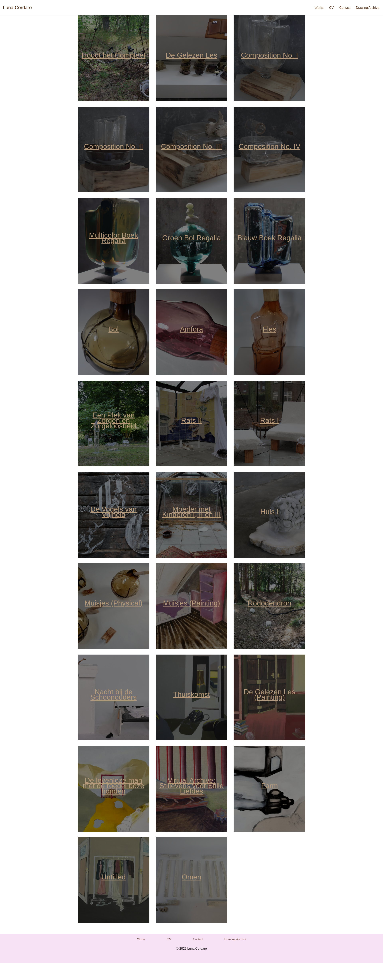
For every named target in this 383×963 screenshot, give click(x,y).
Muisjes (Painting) (191, 603)
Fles (269, 329)
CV (331, 7)
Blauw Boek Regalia (269, 238)
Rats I (269, 420)
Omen (191, 877)
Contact (344, 7)
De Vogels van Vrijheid (113, 512)
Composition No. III (191, 146)
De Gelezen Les (191, 55)
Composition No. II (113, 146)
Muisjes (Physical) (113, 603)
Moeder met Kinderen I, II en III (191, 512)
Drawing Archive (367, 7)
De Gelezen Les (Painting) (269, 694)
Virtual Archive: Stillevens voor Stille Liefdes (191, 785)
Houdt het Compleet (113, 55)
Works (319, 7)
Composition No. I (269, 55)
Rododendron (269, 603)
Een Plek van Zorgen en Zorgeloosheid (113, 420)
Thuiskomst (191, 694)
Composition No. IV (269, 146)
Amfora (191, 329)
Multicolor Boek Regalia (113, 238)
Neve (81, 958)
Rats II (191, 420)
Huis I (269, 512)
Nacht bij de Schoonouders (113, 694)
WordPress (128, 958)
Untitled (113, 877)
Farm (269, 786)
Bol (113, 329)
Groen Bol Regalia (191, 238)
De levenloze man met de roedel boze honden (113, 785)
